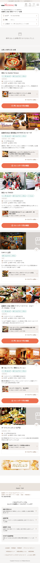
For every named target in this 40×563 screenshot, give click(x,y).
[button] (20, 511)
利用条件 (19, 548)
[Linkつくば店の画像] (20, 241)
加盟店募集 (31, 551)
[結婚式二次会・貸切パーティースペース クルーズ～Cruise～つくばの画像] (20, 294)
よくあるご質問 (31, 555)
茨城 (22, 494)
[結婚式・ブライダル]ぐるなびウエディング (12, 493)
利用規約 (13, 548)
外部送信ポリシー (10, 551)
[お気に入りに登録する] (36, 70)
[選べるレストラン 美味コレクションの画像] (20, 356)
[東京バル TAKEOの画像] (20, 181)
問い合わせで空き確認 (21, 106)
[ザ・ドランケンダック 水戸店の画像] (20, 416)
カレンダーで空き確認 (21, 165)
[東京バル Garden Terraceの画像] (20, 61)
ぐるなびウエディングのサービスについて (15, 555)
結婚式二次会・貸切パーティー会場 (10, 494)
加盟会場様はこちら (22, 551)
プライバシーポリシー (29, 548)
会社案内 (7, 548)
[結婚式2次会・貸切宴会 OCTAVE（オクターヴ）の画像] (20, 121)
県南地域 (27, 494)
